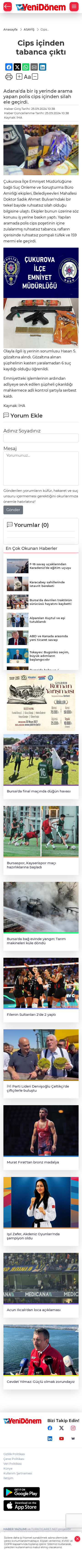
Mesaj (10, 448)
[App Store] (41, 1505)
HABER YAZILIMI (15, 1529)
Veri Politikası (12, 1463)
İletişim (8, 1478)
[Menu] (74, 6)
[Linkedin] (49, 1438)
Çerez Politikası (13, 1459)
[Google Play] (41, 1492)
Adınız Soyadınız (22, 431)
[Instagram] (73, 1428)
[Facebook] (49, 1428)
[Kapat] (77, 1539)
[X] (61, 1428)
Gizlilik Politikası (14, 1454)
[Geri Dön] (7, 6)
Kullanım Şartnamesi (17, 1473)
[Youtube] (61, 1438)
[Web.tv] (73, 1438)
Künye (7, 1468)
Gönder (13, 510)
